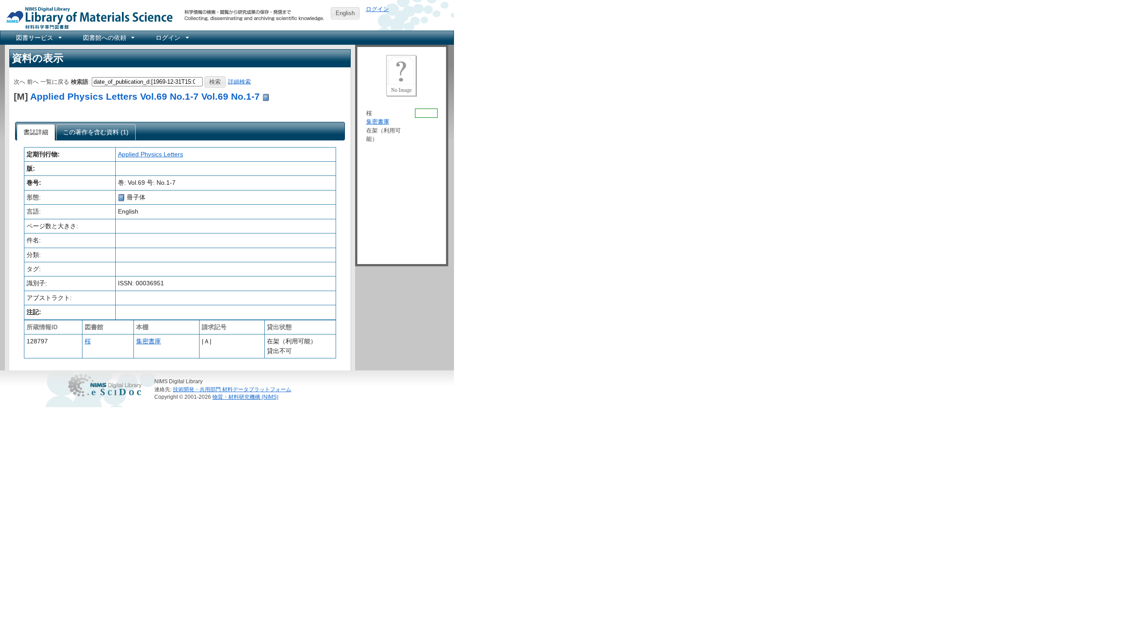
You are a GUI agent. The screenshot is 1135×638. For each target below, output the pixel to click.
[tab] (36, 132)
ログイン (377, 9)
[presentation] (36, 132)
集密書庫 (148, 341)
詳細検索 (239, 81)
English (345, 13)
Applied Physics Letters (150, 154)
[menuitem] (38, 37)
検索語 (79, 81)
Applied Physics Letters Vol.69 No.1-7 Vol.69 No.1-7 (145, 96)
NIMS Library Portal (87, 17)
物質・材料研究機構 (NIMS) (245, 397)
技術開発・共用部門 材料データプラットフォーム (232, 389)
